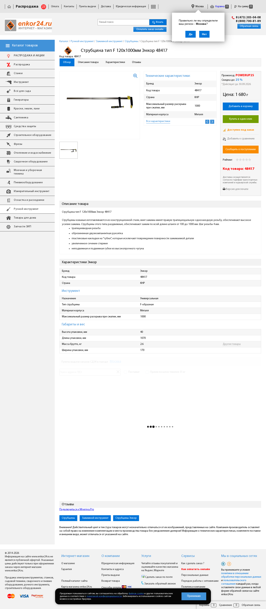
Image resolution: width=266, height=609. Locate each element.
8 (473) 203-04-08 (248, 17)
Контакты (69, 6)
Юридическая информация (131, 6)
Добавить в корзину (241, 106)
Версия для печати (237, 189)
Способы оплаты (111, 587)
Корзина (221, 6)
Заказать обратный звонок (160, 583)
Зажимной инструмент (95, 518)
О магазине (68, 563)
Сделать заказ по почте (158, 577)
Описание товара (88, 62)
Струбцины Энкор (126, 518)
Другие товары (232, 344)
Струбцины (68, 518)
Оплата (55, 6)
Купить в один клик (240, 119)
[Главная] (9, 6)
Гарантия (66, 569)
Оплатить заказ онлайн (149, 29)
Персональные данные (194, 575)
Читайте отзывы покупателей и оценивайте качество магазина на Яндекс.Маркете (159, 567)
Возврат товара (110, 581)
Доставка (106, 6)
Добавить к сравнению (241, 138)
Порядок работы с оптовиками (199, 581)
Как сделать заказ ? (192, 563)
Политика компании (193, 586)
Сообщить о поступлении (240, 149)
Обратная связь (249, 26)
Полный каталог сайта (74, 581)
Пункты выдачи (87, 6)
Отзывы (136, 62)
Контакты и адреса (112, 569)
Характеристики (115, 62)
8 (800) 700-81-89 (248, 21)
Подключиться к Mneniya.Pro (76, 509)
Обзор (67, 62)
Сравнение (225, 605)
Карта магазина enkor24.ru (76, 586)
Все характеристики (158, 121)
